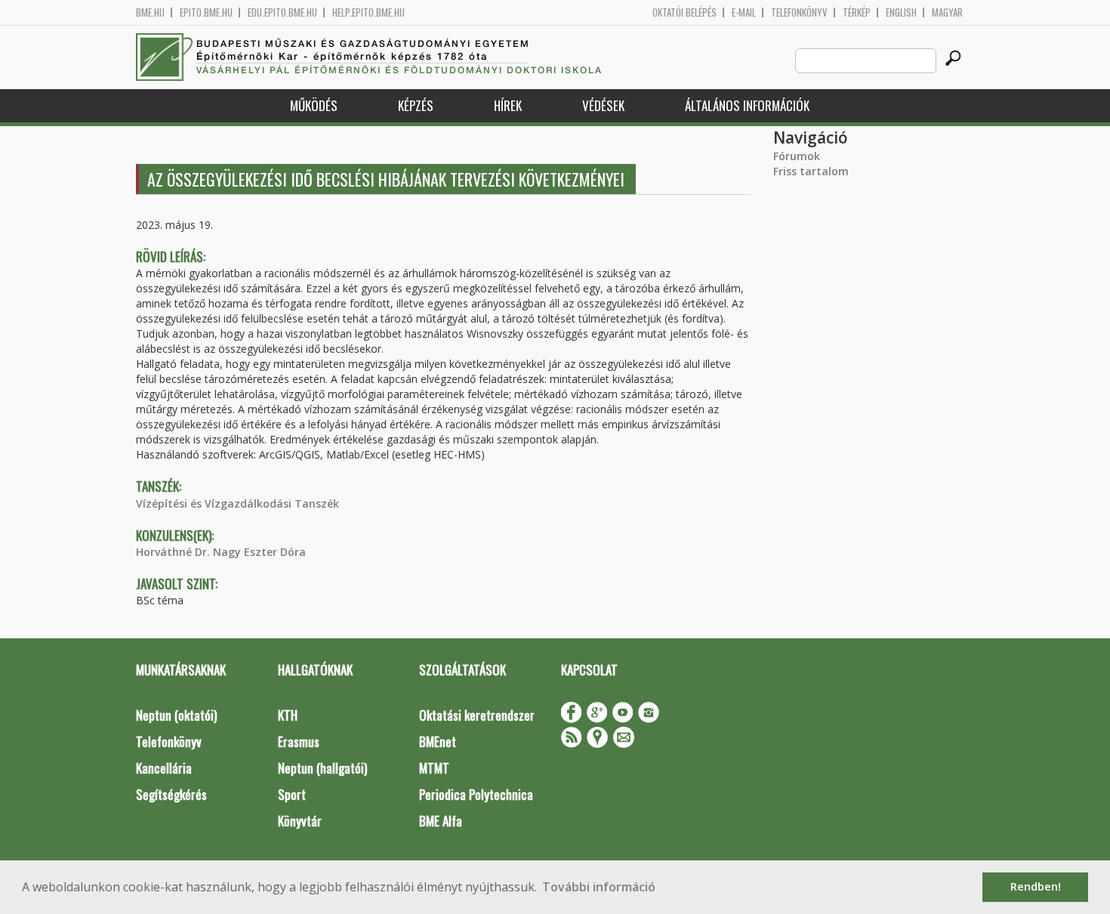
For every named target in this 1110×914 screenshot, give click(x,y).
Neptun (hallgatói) (322, 767)
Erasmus (298, 741)
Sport (292, 794)
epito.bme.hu (206, 12)
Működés (314, 105)
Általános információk (747, 105)
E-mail (744, 12)
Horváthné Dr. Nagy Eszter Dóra (221, 552)
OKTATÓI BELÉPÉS (684, 12)
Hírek (508, 105)
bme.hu (150, 12)
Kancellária (164, 767)
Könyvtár (300, 820)
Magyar (947, 12)
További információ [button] (598, 886)
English (901, 12)
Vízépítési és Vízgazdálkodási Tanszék (237, 503)
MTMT (434, 767)
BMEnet (437, 741)
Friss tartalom (811, 171)
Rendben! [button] (1035, 886)
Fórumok (796, 156)
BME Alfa (440, 820)
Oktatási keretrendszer (477, 715)
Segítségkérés (171, 794)
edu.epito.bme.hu (282, 12)
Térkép (857, 12)
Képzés (415, 105)
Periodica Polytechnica (476, 794)
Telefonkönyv (799, 12)
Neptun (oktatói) (176, 715)
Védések (603, 105)
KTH (288, 715)
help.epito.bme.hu (368, 12)
